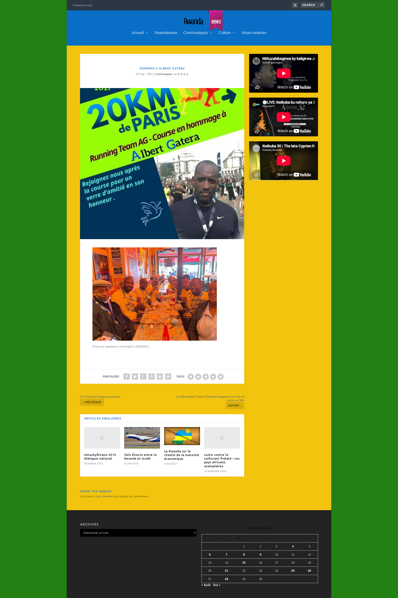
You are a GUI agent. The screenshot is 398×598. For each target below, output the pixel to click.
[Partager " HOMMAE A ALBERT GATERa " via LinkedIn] (160, 376)
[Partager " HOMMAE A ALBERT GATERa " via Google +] (143, 376)
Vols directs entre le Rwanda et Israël (140, 456)
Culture (225, 33)
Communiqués (195, 33)
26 (309, 570)
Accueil (138, 33)
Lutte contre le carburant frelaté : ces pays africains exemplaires (222, 460)
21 (226, 570)
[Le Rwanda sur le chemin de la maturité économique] (182, 436)
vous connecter (104, 496)
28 (226, 579)
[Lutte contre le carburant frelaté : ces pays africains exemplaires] (222, 438)
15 (244, 562)
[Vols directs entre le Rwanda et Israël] (142, 438)
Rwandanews (166, 33)
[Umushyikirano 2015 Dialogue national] (102, 438)
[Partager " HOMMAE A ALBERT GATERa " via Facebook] (127, 376)
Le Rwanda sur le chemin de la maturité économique (181, 455)
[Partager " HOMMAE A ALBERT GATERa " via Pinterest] (151, 376)
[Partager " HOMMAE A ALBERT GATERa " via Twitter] (135, 376)
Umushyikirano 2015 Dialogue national (100, 456)
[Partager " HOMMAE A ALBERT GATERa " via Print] (168, 376)
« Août (206, 585)
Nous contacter (254, 33)
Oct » (217, 585)
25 (293, 570)
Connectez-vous (82, 5)
